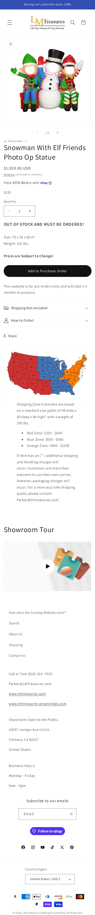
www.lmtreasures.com (27, 693)
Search (14, 623)
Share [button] (12, 336)
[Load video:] (47, 566)
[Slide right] (58, 132)
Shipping (9, 174)
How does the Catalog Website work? (37, 612)
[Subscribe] (70, 814)
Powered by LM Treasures (66, 912)
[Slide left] (37, 132)
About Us (15, 634)
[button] (9, 22)
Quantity (10, 201)
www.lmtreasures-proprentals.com (37, 703)
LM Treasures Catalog (36, 912)
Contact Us (17, 655)
